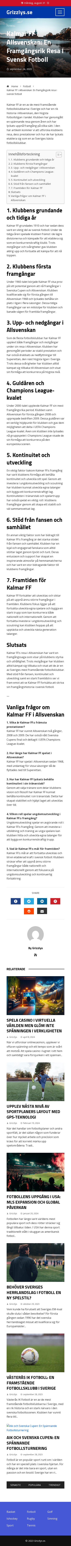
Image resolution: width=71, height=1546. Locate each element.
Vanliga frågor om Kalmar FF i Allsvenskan (28, 198)
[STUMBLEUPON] (29, 911)
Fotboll (11, 26)
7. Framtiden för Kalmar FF (26, 188)
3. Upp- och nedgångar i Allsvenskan (33, 167)
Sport (10, 1525)
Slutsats (15, 192)
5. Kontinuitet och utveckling (28, 179)
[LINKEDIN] (42, 901)
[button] (57, 154)
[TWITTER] (29, 901)
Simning (52, 1518)
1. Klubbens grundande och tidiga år (32, 159)
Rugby (31, 1518)
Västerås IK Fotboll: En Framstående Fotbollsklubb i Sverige (31, 1382)
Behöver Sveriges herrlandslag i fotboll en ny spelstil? (34, 1292)
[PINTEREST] (55, 901)
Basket (11, 1512)
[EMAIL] (42, 911)
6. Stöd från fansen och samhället (31, 183)
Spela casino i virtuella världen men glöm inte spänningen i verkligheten (34, 1025)
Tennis (31, 1525)
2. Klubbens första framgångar (29, 163)
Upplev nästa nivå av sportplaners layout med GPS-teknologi (33, 1111)
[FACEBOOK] (16, 901)
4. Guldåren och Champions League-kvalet (32, 173)
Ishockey (12, 1518)
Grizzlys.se (20, 12)
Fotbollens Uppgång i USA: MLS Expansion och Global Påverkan (34, 1202)
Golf (50, 1512)
